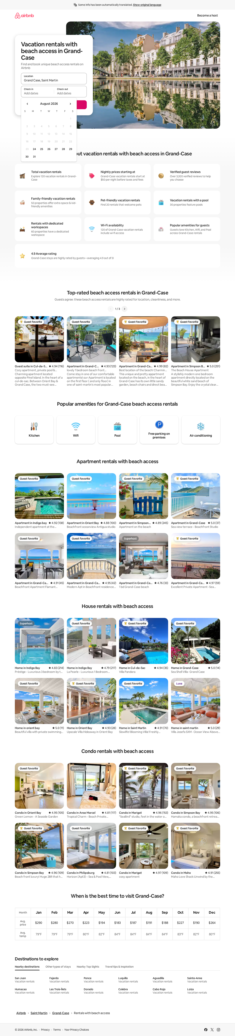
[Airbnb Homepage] (24, 15)
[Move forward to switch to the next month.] (70, 104)
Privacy (45, 1029)
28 (63, 149)
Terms (57, 1029)
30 (27, 156)
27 (56, 149)
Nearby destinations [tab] (27, 966)
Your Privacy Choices (76, 1029)
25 (41, 149)
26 (48, 149)
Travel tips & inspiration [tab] (119, 966)
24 (34, 149)
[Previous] (111, 309)
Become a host (207, 15)
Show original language (147, 4)
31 (34, 156)
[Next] (124, 309)
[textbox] (37, 93)
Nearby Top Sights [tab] (88, 966)
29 (70, 149)
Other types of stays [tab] (58, 966)
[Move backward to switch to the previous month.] (27, 104)
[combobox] (54, 80)
